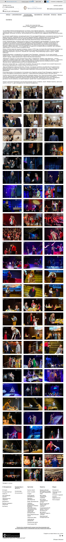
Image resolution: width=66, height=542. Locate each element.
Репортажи (55, 490)
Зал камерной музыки (6, 496)
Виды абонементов (32, 501)
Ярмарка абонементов (31, 499)
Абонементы (38, 14)
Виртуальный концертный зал (44, 516)
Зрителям (47, 14)
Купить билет (31, 490)
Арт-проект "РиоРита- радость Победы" (45, 513)
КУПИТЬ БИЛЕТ (58, 5)
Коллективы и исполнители (28, 15)
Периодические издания (56, 492)
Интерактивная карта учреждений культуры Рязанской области (33, 528)
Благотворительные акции (33, 515)
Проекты (53, 14)
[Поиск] (18, 9)
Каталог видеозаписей (56, 497)
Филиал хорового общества (7, 503)
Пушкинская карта (32, 522)
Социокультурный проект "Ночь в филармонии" (45, 509)
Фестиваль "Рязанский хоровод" (43, 496)
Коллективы (18, 491)
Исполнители (18, 493)
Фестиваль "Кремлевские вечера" (44, 501)
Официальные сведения (6, 499)
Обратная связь (31, 517)
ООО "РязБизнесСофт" (19, 538)
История (4, 490)
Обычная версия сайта (11, 1)
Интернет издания (57, 495)
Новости (4, 493)
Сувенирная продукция (30, 519)
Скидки (29, 493)
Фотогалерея (56, 499)
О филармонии (17, 14)
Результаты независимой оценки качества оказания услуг (33, 527)
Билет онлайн (31, 492)
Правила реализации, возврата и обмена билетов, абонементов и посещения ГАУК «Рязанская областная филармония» (32, 507)
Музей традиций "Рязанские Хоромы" (44, 505)
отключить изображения (57, 1)
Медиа (60, 14)
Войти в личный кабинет (56, 8)
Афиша (8, 14)
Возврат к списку (7, 483)
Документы (5, 501)
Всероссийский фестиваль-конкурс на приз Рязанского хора (45, 491)
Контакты (9, 19)
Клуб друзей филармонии (31, 496)
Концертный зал (7, 492)
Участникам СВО (32, 524)
